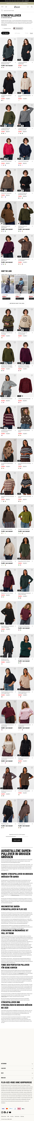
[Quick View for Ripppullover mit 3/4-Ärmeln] (32, 561)
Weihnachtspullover (15, 895)
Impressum (17, 1116)
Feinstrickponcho (4, 823)
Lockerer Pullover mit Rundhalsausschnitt (5, 129)
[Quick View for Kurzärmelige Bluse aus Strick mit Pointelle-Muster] (15, 692)
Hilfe (2, 1073)
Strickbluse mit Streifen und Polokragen (6, 333)
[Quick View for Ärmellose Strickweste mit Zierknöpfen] (32, 758)
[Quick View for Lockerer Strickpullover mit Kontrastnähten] (32, 259)
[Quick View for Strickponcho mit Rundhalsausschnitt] (15, 659)
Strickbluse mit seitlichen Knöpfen (6, 96)
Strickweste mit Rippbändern (24, 790)
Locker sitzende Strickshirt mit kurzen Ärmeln (7, 725)
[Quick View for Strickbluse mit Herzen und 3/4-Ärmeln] (32, 95)
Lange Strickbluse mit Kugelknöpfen (22, 63)
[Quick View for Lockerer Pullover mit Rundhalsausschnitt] (15, 128)
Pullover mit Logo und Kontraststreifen (22, 333)
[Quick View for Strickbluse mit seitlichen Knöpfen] (15, 95)
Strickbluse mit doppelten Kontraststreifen (6, 431)
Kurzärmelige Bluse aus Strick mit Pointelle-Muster (7, 692)
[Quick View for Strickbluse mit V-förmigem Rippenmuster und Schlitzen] (15, 366)
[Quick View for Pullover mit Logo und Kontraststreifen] (32, 333)
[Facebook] (5, 1112)
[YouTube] (10, 1112)
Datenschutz (3, 1116)
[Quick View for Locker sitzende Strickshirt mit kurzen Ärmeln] (15, 725)
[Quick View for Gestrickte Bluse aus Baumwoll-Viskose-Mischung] (32, 593)
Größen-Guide (4, 996)
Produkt (26, 33)
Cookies (12, 1116)
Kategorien (3, 1063)
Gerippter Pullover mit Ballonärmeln (5, 227)
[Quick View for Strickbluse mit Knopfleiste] (15, 529)
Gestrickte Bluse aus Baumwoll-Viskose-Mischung (24, 593)
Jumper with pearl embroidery (24, 398)
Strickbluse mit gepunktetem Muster (24, 431)
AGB (8, 1116)
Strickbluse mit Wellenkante (23, 626)
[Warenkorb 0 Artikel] (32, 7)
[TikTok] (7, 1112)
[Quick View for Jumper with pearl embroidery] (32, 399)
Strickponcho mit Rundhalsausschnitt (5, 659)
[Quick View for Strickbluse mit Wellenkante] (32, 626)
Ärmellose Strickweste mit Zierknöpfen (23, 758)
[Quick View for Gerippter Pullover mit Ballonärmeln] (15, 226)
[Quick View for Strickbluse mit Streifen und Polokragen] (15, 333)
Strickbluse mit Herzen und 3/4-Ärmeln (24, 96)
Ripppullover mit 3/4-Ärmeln (24, 561)
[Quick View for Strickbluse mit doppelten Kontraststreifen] (15, 430)
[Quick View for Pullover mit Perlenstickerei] (15, 399)
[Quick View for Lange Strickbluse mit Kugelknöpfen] (32, 62)
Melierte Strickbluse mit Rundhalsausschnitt (6, 63)
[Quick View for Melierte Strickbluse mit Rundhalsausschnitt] (15, 62)
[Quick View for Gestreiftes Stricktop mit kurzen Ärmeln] (32, 463)
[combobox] (17, 10)
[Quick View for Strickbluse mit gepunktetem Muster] (32, 430)
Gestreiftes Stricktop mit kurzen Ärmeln (24, 464)
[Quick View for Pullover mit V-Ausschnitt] (15, 161)
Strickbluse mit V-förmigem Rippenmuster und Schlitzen (6, 366)
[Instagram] (2, 1112)
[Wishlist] (15, 39)
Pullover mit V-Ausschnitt (6, 161)
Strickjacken (21, 973)
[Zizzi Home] (17, 6)
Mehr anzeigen (4, 24)
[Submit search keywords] (2, 10)
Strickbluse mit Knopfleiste (6, 529)
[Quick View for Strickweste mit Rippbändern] (32, 791)
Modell (31, 33)
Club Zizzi (3, 1068)
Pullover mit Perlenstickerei (6, 398)
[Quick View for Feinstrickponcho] (15, 824)
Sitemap (22, 1116)
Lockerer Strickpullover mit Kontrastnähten (23, 260)
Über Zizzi (3, 1077)
